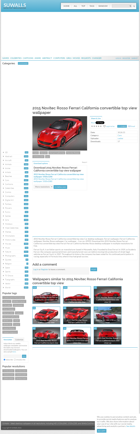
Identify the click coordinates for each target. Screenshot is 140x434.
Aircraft (8, 160)
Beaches (8, 176)
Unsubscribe (20, 360)
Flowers (8, 208)
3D (6, 152)
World (7, 287)
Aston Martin (9, 328)
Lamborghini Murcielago (14, 297)
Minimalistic (10, 236)
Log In (118, 58)
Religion (8, 263)
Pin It (93, 123)
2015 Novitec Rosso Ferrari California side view (77, 300)
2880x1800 (8, 378)
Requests (86, 58)
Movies (76, 58)
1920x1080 (8, 371)
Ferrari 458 (8, 313)
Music (7, 248)
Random (103, 6)
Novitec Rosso (73, 153)
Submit (135, 58)
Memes (8, 232)
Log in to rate (96, 126)
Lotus (16, 324)
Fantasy (8, 204)
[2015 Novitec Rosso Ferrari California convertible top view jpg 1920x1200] (59, 150)
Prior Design (9, 309)
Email (133, 126)
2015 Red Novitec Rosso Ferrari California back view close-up (107, 340)
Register (126, 58)
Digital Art (9, 200)
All (75, 6)
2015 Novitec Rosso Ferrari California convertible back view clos (77, 340)
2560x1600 (21, 374)
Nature (8, 252)
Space (7, 267)
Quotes (8, 259)
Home (66, 6)
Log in (35, 269)
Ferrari (43, 153)
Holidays (8, 224)
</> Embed (122, 126)
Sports (7, 271)
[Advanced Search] (134, 6)
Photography (10, 255)
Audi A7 (7, 301)
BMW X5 (7, 324)
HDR (16, 320)
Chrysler (7, 305)
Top (83, 6)
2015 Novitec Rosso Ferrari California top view (46, 321)
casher (120, 138)
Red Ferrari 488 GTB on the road (107, 321)
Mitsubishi (18, 305)
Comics (8, 192)
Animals (8, 164)
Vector (8, 283)
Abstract (47, 58)
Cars (7, 180)
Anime (38, 58)
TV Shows (9, 275)
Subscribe (9, 360)
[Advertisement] (70, 34)
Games (5, 58)
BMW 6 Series (19, 301)
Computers (59, 58)
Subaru (19, 313)
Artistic (8, 172)
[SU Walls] (15, 8)
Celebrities (15, 58)
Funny (7, 212)
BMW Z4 (7, 320)
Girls (68, 58)
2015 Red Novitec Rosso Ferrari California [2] (77, 321)
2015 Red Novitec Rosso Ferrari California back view (46, 341)
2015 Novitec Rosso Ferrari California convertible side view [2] (107, 299)
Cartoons (28, 58)
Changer (96, 58)
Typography (10, 279)
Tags (92, 6)
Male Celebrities (11, 228)
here (14, 352)
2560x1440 (8, 374)
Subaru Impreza (10, 332)
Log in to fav (110, 126)
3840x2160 (21, 378)
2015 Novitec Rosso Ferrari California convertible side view (46, 299)
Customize (23, 63)
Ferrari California (11, 317)
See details (130, 426)
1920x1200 (21, 371)
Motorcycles (10, 240)
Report (84, 162)
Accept (101, 431)
